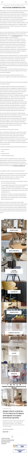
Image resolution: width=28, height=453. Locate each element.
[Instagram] (10, 384)
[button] (12, 436)
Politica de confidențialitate (7, 440)
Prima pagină (6, 5)
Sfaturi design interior (8, 429)
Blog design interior (5, 441)
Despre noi (3, 443)
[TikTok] (17, 384)
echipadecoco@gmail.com (19, 165)
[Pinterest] (20, 384)
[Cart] (26, 2)
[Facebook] (7, 384)
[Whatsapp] (14, 384)
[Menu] (2, 2)
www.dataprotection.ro (17, 35)
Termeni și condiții (5, 438)
